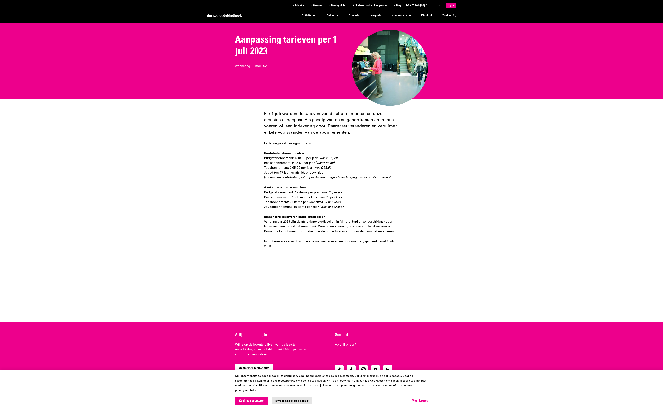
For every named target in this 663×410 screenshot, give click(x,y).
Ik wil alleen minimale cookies (292, 400)
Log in (451, 5)
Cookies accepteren (251, 401)
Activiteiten (309, 15)
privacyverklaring (246, 390)
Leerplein (375, 15)
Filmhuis (353, 15)
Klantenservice (401, 15)
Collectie (332, 15)
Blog (398, 5)
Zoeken (447, 15)
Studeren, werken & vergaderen (371, 5)
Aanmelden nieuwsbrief (254, 368)
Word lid (426, 15)
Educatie (299, 5)
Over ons (317, 5)
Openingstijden (338, 5)
